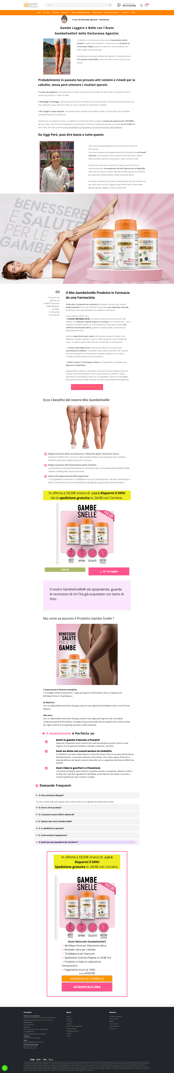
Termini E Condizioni (115, 1016)
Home (68, 1016)
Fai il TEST (69, 1019)
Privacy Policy (113, 1019)
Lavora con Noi (114, 1024)
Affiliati (111, 1021)
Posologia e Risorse (73, 1031)
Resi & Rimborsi (114, 1026)
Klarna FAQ (112, 1028)
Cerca (110, 5)
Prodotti (69, 1024)
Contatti (69, 1033)
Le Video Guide (71, 1028)
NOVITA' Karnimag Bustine (74, 1026)
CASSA (69, 1036)
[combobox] (79, 5)
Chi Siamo (70, 1021)
